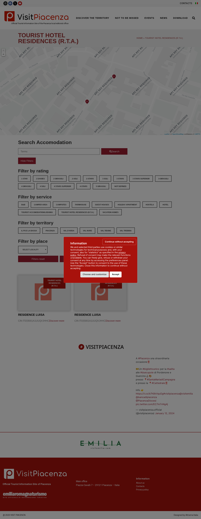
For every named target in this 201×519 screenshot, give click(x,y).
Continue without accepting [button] (119, 241)
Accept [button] (115, 274)
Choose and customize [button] (95, 274)
